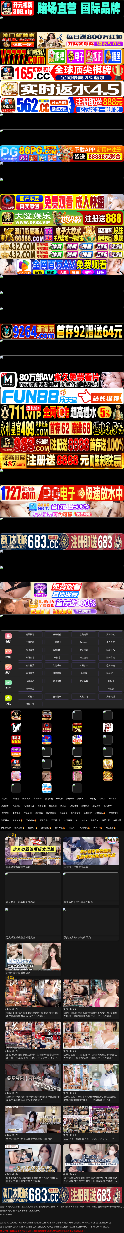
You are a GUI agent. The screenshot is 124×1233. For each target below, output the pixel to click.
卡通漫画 (30, 680)
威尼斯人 (5, 798)
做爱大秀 (106, 820)
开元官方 (44, 820)
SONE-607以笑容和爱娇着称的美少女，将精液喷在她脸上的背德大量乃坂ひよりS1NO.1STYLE (90, 1014)
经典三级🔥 (20, 827)
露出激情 (57, 680)
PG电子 (59, 798)
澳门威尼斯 (6, 827)
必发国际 (39, 813)
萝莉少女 (110, 634)
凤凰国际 (17, 805)
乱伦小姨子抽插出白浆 (18, 972)
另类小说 (30, 704)
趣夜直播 (17, 813)
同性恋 (111, 688)
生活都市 (30, 696)
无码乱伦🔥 (31, 820)
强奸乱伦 (57, 634)
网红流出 (84, 657)
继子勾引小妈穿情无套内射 (20, 902)
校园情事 (57, 696)
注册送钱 (70, 798)
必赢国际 (5, 805)
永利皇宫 (88, 813)
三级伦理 (30, 642)
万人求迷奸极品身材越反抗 (20, 937)
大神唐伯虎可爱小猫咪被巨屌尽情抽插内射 (29, 1138)
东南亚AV (110, 649)
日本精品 (57, 642)
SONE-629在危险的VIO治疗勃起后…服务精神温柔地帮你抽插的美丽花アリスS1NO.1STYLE (90, 1098)
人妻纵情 (84, 696)
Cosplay (84, 642)
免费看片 (95, 820)
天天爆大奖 (56, 820)
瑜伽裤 (84, 673)
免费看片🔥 (100, 813)
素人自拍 (110, 642)
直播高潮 (42, 805)
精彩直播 (53, 805)
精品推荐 (30, 634)
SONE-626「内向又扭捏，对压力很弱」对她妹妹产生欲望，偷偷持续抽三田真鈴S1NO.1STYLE (90, 1056)
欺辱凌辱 (30, 657)
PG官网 (16, 798)
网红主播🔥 (111, 827)
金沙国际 (68, 820)
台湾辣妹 (30, 649)
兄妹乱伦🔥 (46, 827)
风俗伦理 (110, 696)
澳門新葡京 (76, 813)
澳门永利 (49, 798)
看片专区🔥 (60, 827)
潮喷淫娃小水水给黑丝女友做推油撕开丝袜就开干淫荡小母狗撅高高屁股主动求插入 (33, 1098)
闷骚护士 (110, 673)
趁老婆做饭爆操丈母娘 (18, 866)
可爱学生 (84, 665)
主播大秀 (85, 805)
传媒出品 (30, 688)
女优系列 (57, 665)
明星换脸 (57, 673)
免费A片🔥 (33, 827)
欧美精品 (84, 634)
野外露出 (110, 657)
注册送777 (82, 798)
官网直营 (38, 798)
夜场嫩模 (28, 813)
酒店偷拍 (74, 805)
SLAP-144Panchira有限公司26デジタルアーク (89, 1138)
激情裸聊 (5, 820)
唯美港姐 (84, 649)
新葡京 (102, 798)
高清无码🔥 (85, 827)
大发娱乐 (63, 813)
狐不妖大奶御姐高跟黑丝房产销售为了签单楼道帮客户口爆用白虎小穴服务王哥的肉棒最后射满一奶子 (90, 1180)
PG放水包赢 (29, 805)
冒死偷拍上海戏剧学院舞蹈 (78, 902)
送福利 (93, 798)
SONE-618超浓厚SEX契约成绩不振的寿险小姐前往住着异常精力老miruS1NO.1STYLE (32, 1014)
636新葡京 (113, 813)
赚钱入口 (73, 827)
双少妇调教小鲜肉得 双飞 (77, 937)
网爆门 (111, 680)
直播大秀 (117, 820)
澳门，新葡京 (81, 820)
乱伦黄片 (108, 805)
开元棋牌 (26, 798)
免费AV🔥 (97, 827)
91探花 (57, 657)
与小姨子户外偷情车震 (76, 866)
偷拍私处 (5, 813)
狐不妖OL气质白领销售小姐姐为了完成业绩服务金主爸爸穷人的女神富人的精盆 (32, 1179)
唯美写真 (84, 680)
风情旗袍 (30, 673)
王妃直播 (96, 805)
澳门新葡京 (51, 813)
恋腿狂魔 (110, 665)
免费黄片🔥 (18, 820)
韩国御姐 (57, 649)
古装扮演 (30, 665)
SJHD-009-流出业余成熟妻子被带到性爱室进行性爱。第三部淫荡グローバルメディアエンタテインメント (33, 1057)
